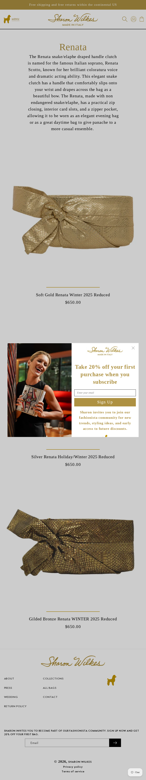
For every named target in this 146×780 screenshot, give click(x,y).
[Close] (133, 348)
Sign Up (105, 402)
